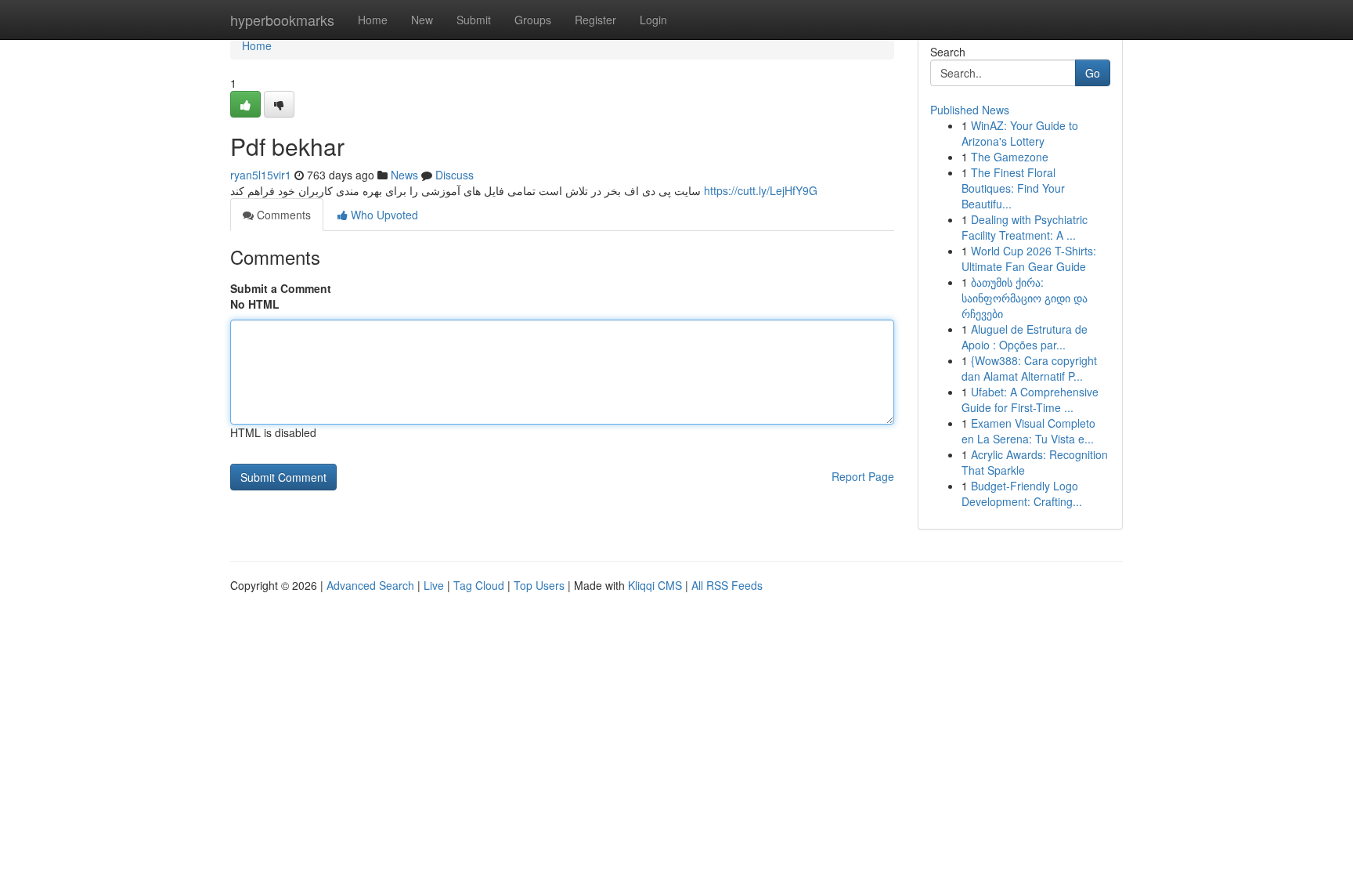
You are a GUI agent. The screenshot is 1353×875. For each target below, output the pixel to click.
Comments (282, 214)
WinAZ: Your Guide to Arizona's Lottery (1020, 133)
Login (653, 19)
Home (373, 19)
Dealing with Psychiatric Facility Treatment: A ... (1025, 227)
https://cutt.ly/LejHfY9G (760, 190)
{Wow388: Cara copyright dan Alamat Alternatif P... (1029, 368)
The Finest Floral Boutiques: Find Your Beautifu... (1013, 188)
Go (1092, 73)
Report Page (863, 476)
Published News (969, 110)
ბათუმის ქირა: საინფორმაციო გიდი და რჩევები (1025, 297)
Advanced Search (370, 585)
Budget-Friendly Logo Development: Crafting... (1022, 493)
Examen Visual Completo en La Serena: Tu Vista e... (1028, 431)
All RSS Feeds (727, 585)
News (404, 175)
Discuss (454, 175)
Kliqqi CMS (655, 585)
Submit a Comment (280, 288)
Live (434, 585)
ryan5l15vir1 (260, 175)
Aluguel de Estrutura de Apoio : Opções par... (1025, 337)
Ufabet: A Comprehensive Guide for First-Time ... (1030, 399)
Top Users (539, 585)
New (422, 19)
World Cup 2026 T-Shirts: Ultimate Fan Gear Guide (1029, 258)
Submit (473, 19)
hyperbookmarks (282, 19)
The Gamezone (1009, 157)
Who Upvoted (383, 214)
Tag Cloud (478, 585)
